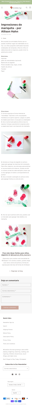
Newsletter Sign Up (8, 322)
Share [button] (4, 38)
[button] (2, 7)
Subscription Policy (8, 336)
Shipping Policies (8, 329)
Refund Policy (7, 333)
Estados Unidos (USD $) (15, 384)
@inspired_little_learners (21, 255)
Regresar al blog (17, 271)
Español (15, 392)
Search (5, 326)
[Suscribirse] (27, 368)
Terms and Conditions (9, 343)
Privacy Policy (7, 340)
